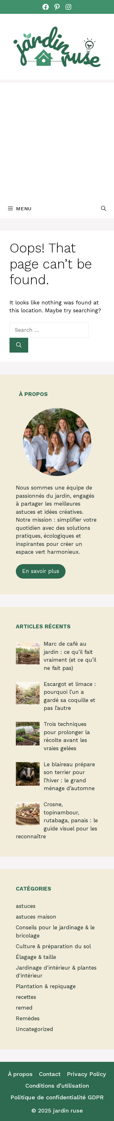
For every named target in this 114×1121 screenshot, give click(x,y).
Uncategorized (34, 1029)
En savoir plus (40, 571)
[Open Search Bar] (103, 208)
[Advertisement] (57, 139)
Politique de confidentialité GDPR (57, 1097)
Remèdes (28, 1018)
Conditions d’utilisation (57, 1085)
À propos (20, 1074)
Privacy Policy (86, 1074)
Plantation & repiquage (46, 986)
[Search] (19, 345)
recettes (26, 997)
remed (24, 1008)
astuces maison (36, 917)
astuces (25, 906)
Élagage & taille (36, 957)
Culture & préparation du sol (53, 946)
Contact (49, 1074)
